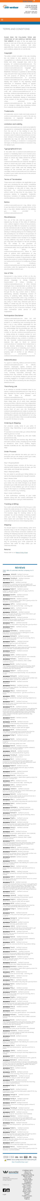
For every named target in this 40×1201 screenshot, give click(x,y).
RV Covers (27, 1188)
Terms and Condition (27, 1181)
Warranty (27, 1178)
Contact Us (28, 1173)
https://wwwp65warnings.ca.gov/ (20, 1162)
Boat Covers (27, 1191)
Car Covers (27, 1185)
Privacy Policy (27, 1179)
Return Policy (27, 1176)
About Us (28, 1172)
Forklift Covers (27, 1196)
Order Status (27, 1)
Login (4, 1194)
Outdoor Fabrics (27, 1198)
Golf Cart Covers (27, 1193)
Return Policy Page (22, 552)
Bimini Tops (27, 1190)
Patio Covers (27, 1187)
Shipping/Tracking (27, 1175)
